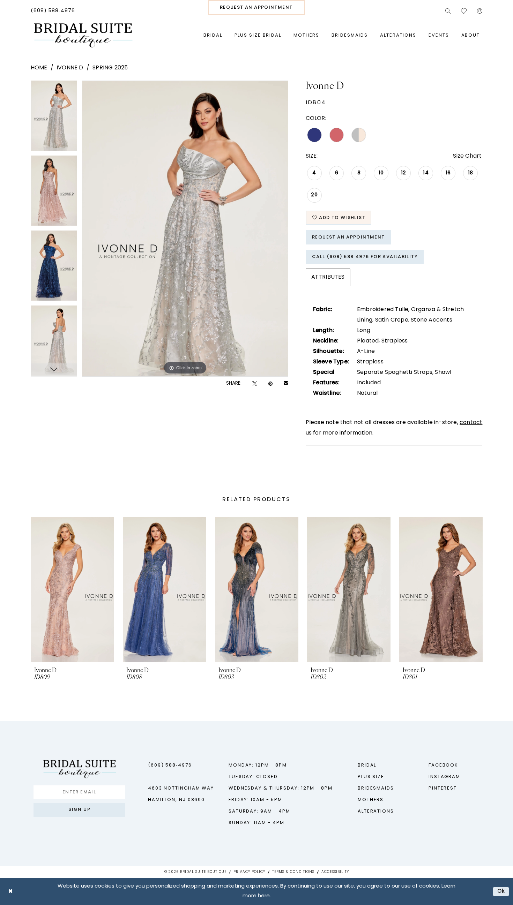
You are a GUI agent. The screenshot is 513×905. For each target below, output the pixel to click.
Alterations (376, 811)
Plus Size (371, 777)
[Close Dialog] (10, 891)
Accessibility (335, 872)
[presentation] (72, 589)
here (264, 896)
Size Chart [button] (467, 156)
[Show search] (448, 11)
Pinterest (443, 788)
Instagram (444, 777)
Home (39, 68)
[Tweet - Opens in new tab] (255, 384)
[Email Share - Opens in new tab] (285, 383)
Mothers (371, 800)
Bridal (367, 765)
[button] (480, 11)
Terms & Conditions (293, 872)
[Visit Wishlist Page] (464, 11)
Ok (501, 891)
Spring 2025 (110, 68)
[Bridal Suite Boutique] (83, 35)
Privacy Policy (249, 872)
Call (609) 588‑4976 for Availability (365, 257)
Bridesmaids (376, 788)
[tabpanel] (54, 118)
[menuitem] (52, 11)
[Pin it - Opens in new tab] (270, 384)
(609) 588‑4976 (170, 765)
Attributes (328, 277)
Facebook (443, 765)
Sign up (79, 809)
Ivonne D (70, 68)
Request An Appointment (348, 237)
